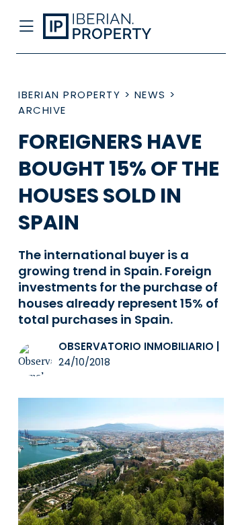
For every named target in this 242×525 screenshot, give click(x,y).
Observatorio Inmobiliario (136, 346)
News (150, 95)
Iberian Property (69, 95)
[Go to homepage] (99, 26)
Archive (42, 110)
